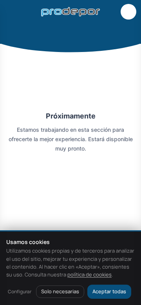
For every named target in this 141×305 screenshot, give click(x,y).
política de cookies (89, 274)
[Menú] (12, 12)
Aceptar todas (109, 291)
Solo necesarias (60, 291)
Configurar (19, 291)
